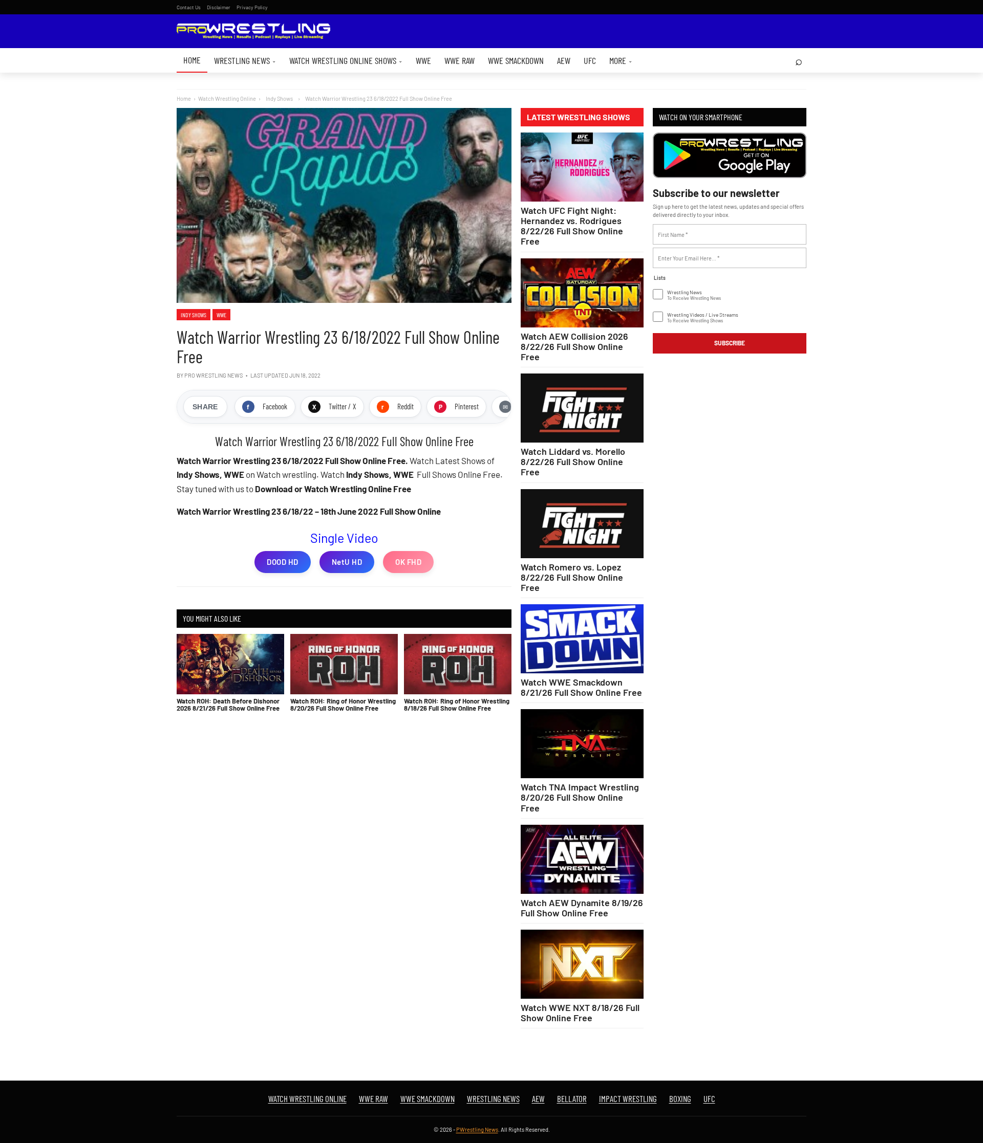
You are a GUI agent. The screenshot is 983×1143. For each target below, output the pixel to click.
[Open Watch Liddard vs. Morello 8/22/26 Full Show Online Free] (582, 408)
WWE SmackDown (516, 60)
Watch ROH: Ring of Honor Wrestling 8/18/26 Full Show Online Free (456, 704)
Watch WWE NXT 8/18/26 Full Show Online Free (580, 1012)
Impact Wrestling (628, 1098)
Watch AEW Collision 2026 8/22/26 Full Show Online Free (574, 346)
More (620, 60)
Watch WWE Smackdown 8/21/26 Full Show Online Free (581, 687)
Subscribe (729, 342)
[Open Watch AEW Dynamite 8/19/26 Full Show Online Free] (582, 859)
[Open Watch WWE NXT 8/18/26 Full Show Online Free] (582, 964)
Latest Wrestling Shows (578, 117)
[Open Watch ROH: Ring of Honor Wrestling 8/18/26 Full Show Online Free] (457, 664)
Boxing (680, 1098)
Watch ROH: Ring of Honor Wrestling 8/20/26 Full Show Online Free (343, 704)
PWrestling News (477, 1129)
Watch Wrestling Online (227, 98)
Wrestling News (245, 60)
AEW (563, 60)
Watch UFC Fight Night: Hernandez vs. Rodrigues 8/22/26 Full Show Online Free (572, 226)
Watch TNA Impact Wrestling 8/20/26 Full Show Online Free (580, 797)
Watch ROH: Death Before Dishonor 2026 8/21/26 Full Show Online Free (228, 704)
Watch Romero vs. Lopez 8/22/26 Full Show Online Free (572, 577)
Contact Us (189, 7)
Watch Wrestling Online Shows (345, 60)
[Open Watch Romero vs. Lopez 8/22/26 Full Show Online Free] (582, 523)
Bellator (572, 1098)
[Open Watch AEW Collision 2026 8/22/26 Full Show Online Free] (582, 292)
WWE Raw (459, 60)
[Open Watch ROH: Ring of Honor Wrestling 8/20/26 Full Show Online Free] (344, 664)
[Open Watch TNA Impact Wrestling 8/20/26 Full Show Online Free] (582, 743)
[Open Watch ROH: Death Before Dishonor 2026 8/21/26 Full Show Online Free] (230, 664)
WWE (423, 60)
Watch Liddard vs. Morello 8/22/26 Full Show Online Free (573, 461)
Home (192, 59)
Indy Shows (193, 314)
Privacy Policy (252, 7)
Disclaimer (218, 7)
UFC (590, 60)
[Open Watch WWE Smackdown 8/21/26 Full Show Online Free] (582, 638)
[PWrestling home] (253, 31)
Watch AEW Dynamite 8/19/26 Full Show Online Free (582, 907)
